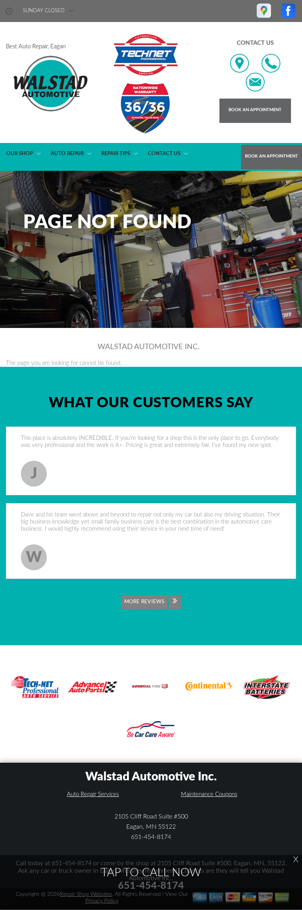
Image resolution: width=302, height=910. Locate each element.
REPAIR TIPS (115, 153)
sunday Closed (43, 10)
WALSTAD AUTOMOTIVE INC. (148, 347)
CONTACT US (164, 153)
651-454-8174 (151, 837)
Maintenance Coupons (209, 794)
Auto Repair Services (93, 794)
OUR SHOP (19, 153)
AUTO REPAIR (67, 153)
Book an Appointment (255, 110)
